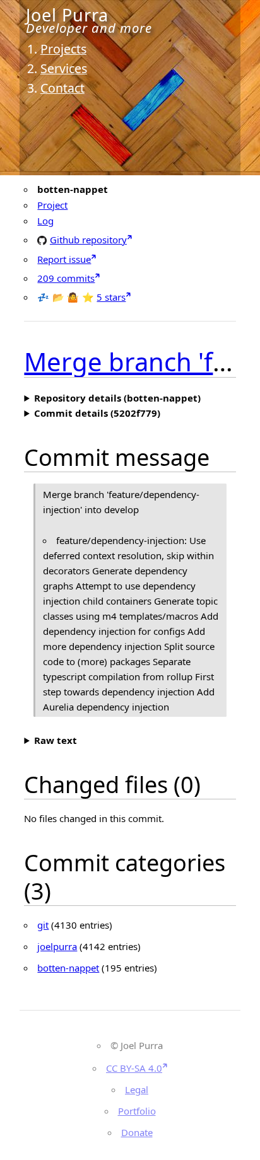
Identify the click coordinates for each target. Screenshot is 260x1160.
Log (45, 220)
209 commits (66, 278)
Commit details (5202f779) (97, 413)
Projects (63, 48)
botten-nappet (68, 967)
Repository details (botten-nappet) (117, 398)
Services (63, 68)
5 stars (111, 297)
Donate (137, 1132)
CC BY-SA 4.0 (134, 1068)
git (43, 925)
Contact (62, 87)
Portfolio (137, 1111)
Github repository (88, 239)
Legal (136, 1089)
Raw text (55, 740)
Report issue (64, 259)
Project (52, 205)
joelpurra (57, 946)
